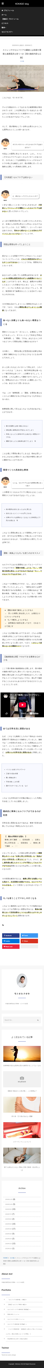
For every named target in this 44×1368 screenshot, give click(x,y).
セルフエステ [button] (7, 32)
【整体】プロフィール (10, 19)
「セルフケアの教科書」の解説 (16, 1299)
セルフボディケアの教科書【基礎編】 (18, 1309)
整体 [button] (3, 27)
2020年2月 (8, 1238)
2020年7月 (8, 1214)
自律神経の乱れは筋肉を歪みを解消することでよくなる (22, 1065)
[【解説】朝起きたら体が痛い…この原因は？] (22, 1079)
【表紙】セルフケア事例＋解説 (16, 1304)
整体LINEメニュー (12, 1314)
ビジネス (5, 23)
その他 (22, 61)
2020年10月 (8, 1204)
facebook (8, 935)
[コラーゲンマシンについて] (22, 1130)
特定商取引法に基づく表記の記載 (17, 1339)
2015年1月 (8, 1248)
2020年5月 (8, 1224)
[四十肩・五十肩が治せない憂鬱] (22, 1105)
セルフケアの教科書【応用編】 (16, 1324)
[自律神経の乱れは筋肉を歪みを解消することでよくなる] (22, 1054)
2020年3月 (8, 1234)
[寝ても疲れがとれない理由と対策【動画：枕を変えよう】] (22, 1156)
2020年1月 (8, 1243)
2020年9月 (8, 1209)
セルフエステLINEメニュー (15, 1319)
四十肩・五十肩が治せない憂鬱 (22, 1116)
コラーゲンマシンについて (22, 1142)
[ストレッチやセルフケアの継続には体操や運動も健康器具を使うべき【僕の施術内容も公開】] (22, 78)
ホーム (4, 15)
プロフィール (8, 10)
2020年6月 (8, 1219)
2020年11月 (8, 1199)
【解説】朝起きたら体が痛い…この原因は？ (22, 1091)
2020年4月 (8, 1229)
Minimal (17, 1364)
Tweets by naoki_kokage (9, 1355)
